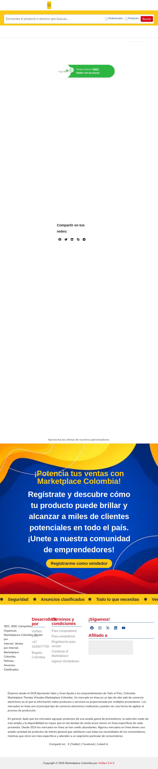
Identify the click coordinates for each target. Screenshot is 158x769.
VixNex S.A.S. (106, 763)
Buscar (147, 18)
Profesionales (115, 18)
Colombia (27, 634)
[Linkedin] (115, 627)
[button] (49, 5)
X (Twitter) (74, 744)
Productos (133, 18)
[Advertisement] (79, 411)
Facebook (88, 744)
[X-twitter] (107, 627)
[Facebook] (91, 627)
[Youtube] (123, 627)
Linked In (102, 744)
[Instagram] (99, 627)
